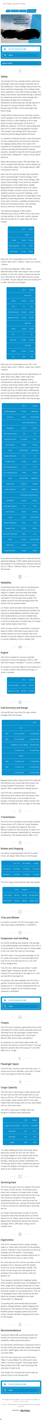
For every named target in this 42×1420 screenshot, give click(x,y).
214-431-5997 (23, 1401)
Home (8, 11)
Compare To (23, 11)
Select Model (15, 11)
